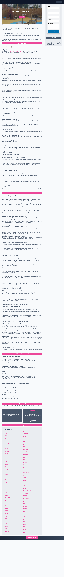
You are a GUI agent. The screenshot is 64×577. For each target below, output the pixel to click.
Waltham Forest (26, 433)
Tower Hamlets (7, 472)
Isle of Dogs (7, 454)
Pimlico (6, 515)
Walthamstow (7, 520)
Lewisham (6, 448)
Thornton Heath (7, 490)
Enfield (24, 480)
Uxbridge (25, 532)
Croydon (6, 492)
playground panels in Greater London (15, 51)
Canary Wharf (7, 461)
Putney (24, 459)
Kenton (24, 511)
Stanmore (25, 521)
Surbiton (24, 485)
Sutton (24, 452)
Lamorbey (4, 400)
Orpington (6, 440)
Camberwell (7, 482)
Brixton (6, 487)
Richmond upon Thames (27, 490)
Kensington (25, 454)
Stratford (6, 476)
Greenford (25, 509)
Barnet (24, 501)
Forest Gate (7, 479)
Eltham (13, 400)
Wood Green (25, 465)
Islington (6, 518)
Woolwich (6, 438)
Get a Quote (22, 16)
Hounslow (25, 506)
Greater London (7, 443)
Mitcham (6, 523)
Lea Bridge (7, 511)
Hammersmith (26, 470)
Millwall (6, 456)
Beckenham (7, 453)
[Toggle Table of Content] (12, 47)
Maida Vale (25, 462)
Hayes (24, 524)
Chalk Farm (25, 451)
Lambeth (6, 489)
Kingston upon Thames (27, 487)
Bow (5, 480)
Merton (24, 431)
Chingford (25, 464)
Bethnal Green (7, 485)
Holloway (25, 436)
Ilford (5, 477)
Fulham (24, 456)
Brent (24, 478)
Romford (6, 508)
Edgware (25, 508)
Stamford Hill (7, 528)
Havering (25, 444)
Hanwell (24, 505)
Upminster (6, 507)
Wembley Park (26, 498)
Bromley (6, 474)
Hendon (24, 483)
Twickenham (25, 493)
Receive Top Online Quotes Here (22, 403)
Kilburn (24, 467)
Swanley (16, 400)
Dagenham (7, 467)
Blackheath (7, 446)
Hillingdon (25, 527)
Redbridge (6, 498)
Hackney (6, 503)
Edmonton (25, 469)
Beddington (7, 510)
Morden (24, 446)
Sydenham (7, 459)
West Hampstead (26, 472)
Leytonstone (7, 500)
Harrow (24, 514)
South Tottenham (26, 434)
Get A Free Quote (22, 425)
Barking (6, 466)
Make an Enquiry (32, 537)
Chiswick (25, 475)
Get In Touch (53, 37)
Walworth (6, 484)
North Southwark (8, 497)
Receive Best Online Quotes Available (22, 192)
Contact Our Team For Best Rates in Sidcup (22, 353)
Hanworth (25, 518)
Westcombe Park (8, 445)
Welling (7, 400)
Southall (24, 516)
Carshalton (7, 531)
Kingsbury (25, 495)
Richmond (25, 482)
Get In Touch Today (22, 43)
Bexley (10, 400)
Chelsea (6, 529)
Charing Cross (7, 516)
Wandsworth (25, 441)
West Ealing (25, 500)
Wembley (25, 496)
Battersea (6, 526)
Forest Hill (6, 458)
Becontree (6, 471)
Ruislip (24, 529)
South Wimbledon (26, 443)
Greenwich (7, 451)
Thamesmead (7, 441)
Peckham (6, 469)
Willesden (25, 477)
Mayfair (6, 521)
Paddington (25, 449)
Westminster (7, 513)
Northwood (25, 531)
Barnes (24, 474)
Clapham (6, 505)
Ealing (24, 503)
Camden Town (26, 438)
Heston (24, 513)
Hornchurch (7, 502)
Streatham (6, 495)
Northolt (24, 519)
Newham (6, 464)
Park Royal (25, 488)
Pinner (24, 526)
